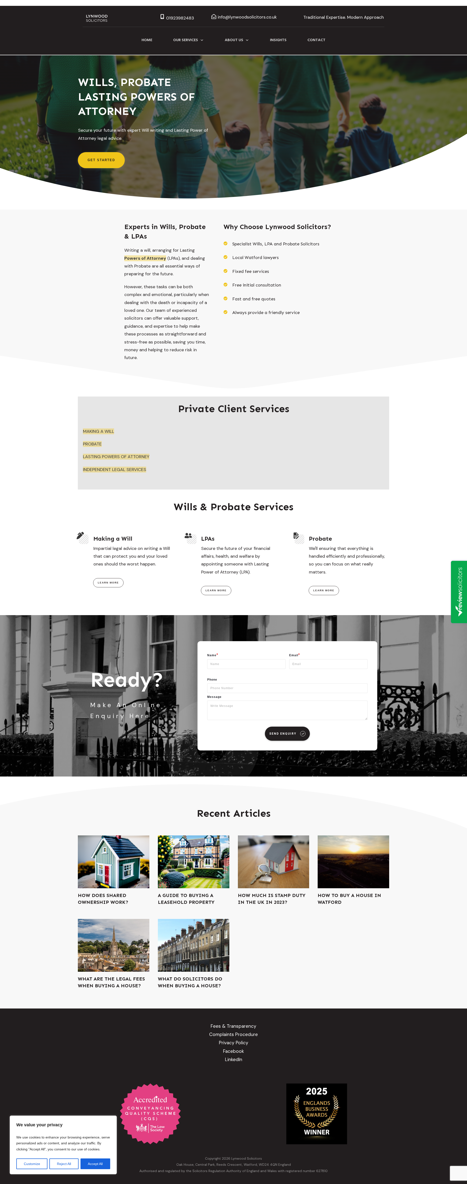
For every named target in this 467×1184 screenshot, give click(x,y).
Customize (32, 1164)
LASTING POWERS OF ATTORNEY (116, 457)
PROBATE (92, 444)
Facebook (233, 1051)
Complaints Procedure (233, 1034)
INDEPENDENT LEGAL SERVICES (114, 469)
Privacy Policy (233, 1043)
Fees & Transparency (233, 1026)
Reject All (64, 1164)
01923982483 (180, 18)
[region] (63, 1145)
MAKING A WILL (98, 431)
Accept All (95, 1164)
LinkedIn (233, 1059)
